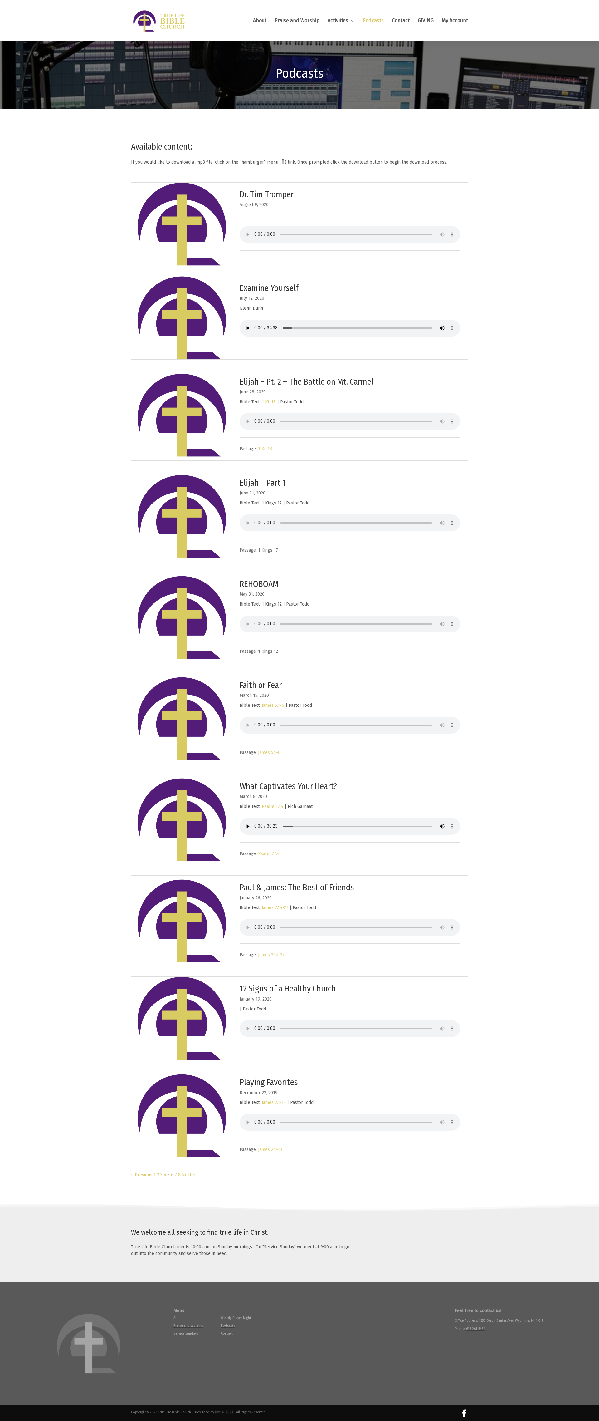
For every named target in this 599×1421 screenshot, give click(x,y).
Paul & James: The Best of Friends (297, 887)
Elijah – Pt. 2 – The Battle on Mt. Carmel (306, 381)
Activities (338, 20)
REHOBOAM (259, 584)
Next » (188, 1175)
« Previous (141, 1175)
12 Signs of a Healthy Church (288, 988)
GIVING (426, 20)
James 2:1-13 (274, 1102)
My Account (455, 20)
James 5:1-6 (273, 705)
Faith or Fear (261, 685)
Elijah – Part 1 (263, 483)
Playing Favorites (269, 1082)
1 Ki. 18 (269, 402)
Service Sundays (185, 1333)
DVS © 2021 (224, 1412)
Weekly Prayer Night (236, 1318)
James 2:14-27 (275, 907)
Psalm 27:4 (272, 806)
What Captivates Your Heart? (288, 786)
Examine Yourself (269, 288)
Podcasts (373, 20)
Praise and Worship (297, 20)
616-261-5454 (475, 1329)
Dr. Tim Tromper (267, 194)
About (259, 20)
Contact (401, 20)
